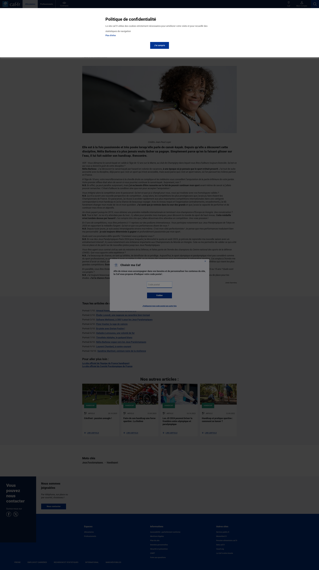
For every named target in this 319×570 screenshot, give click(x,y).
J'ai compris (159, 45)
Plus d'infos (110, 35)
